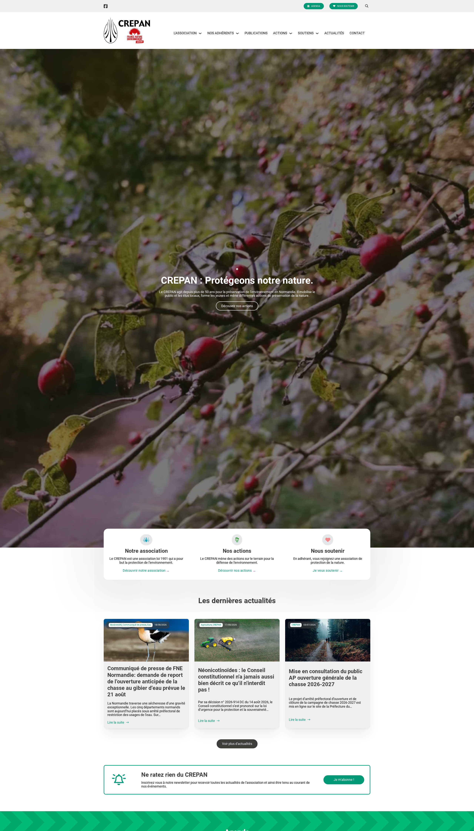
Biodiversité (116, 625)
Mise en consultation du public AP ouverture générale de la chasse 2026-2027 (325, 677)
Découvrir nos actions (237, 306)
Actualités (334, 33)
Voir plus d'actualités (237, 744)
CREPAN (217, 625)
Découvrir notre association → (146, 570)
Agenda (315, 6)
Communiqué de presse (134, 625)
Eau (149, 625)
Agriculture (206, 625)
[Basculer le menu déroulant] (200, 33)
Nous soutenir (345, 6)
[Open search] (366, 6)
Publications (256, 33)
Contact (357, 33)
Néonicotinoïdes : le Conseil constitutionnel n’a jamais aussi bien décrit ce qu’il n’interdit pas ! (236, 680)
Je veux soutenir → (328, 570)
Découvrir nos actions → (237, 570)
